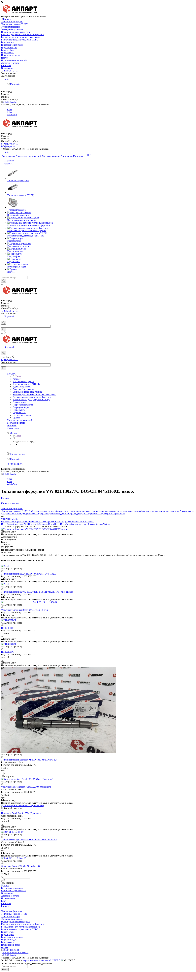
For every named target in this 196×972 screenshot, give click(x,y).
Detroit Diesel (40, 521)
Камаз (9, 524)
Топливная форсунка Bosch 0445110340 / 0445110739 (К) (29, 839)
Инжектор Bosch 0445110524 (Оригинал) (21, 813)
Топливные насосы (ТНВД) (14, 511)
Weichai (106, 524)
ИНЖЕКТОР (7, 628)
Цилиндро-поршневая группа (83, 511)
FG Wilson (6, 521)
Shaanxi (92, 524)
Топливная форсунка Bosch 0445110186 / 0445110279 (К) (29, 759)
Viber (9, 109)
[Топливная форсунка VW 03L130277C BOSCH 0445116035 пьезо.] (34, 529)
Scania (15, 524)
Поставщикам (8, 898)
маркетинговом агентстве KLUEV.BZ (41, 960)
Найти (4, 969)
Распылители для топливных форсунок (160, 511)
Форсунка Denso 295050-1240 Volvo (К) (20, 866)
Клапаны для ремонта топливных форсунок (119, 511)
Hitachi (81, 521)
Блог (3, 901)
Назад (18, 376)
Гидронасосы (93, 513)
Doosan (30, 521)
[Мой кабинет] (2, 319)
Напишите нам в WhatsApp (15, 952)
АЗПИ (27, 524)
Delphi (51, 524)
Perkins (77, 524)
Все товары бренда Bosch (13, 890)
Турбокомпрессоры (37, 511)
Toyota (24, 521)
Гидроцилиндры (66, 513)
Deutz (63, 524)
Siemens (99, 524)
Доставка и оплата (10, 896)
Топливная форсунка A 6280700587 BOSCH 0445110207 (28, 574)
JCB (56, 521)
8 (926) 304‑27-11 (10, 70)
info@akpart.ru (10, 102)
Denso (57, 524)
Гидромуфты (80, 513)
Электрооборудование (58, 511)
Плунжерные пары (108, 513)
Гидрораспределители (47, 513)
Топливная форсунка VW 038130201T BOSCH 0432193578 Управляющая (37, 592)
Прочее (121, 513)
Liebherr (84, 524)
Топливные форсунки (12, 911)
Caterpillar (34, 524)
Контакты (6, 903)
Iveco (21, 524)
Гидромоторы (29, 513)
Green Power (72, 521)
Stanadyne (16, 521)
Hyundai (50, 521)
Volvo (87, 521)
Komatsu (70, 524)
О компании (7, 893)
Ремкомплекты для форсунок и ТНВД (19, 929)
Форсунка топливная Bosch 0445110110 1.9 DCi (24, 610)
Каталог (17, 379)
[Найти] (3, 281)
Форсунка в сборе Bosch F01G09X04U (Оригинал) (26, 787)
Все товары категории (12, 888)
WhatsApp (12, 114)
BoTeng (62, 521)
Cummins (43, 524)
